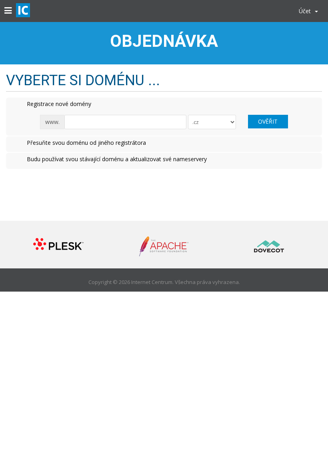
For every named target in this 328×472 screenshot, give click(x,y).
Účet (306, 11)
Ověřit (268, 121)
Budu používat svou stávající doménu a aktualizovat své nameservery (117, 159)
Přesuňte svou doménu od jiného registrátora (86, 142)
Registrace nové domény (59, 104)
